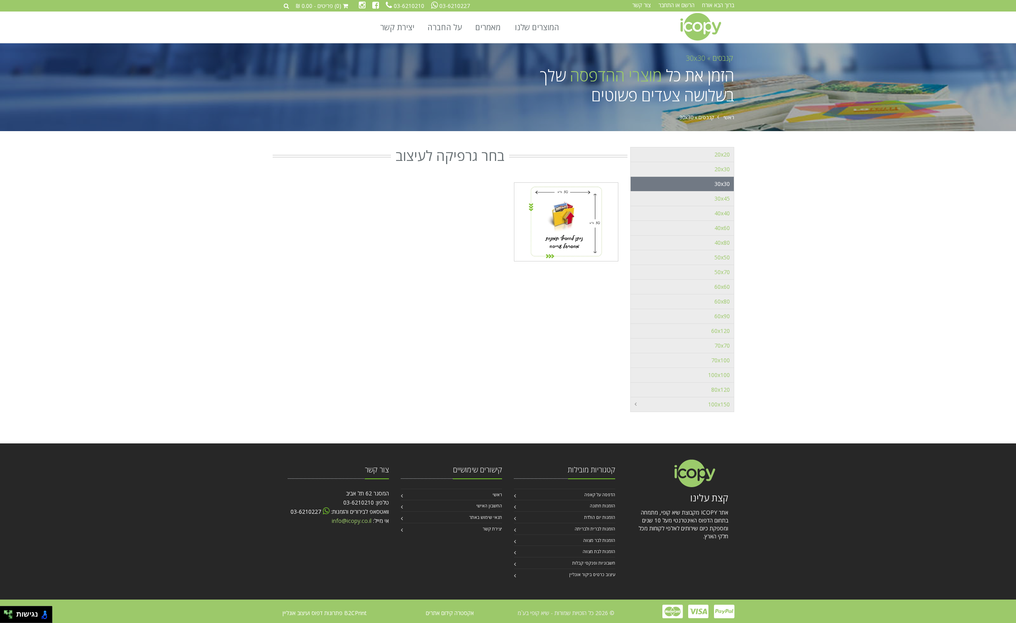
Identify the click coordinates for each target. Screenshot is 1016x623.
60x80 (722, 301)
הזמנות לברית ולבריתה (595, 529)
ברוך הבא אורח (718, 5)
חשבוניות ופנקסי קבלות (593, 563)
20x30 (722, 169)
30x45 (722, 198)
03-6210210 (409, 6)
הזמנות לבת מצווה (599, 551)
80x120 (720, 389)
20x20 (722, 154)
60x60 (722, 286)
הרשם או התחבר (676, 5)
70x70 (722, 345)
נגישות (25, 614)
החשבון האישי (489, 506)
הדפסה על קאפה (599, 494)
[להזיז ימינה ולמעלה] (10, 612)
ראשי (729, 117)
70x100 (720, 360)
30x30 (695, 58)
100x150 (719, 404)
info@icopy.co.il (351, 520)
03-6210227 (454, 6)
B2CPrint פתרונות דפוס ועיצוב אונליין (325, 613)
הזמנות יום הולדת (599, 517)
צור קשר (641, 5)
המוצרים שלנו (537, 27)
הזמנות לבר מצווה (599, 540)
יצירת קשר (397, 27)
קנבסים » (719, 58)
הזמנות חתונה (602, 506)
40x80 (722, 242)
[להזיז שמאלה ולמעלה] (6, 612)
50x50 (722, 257)
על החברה (444, 27)
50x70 (722, 272)
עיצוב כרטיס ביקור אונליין (592, 574)
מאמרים (487, 27)
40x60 (722, 228)
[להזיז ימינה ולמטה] (10, 617)
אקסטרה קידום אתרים (450, 613)
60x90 (722, 316)
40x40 (722, 213)
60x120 (720, 331)
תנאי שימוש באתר (485, 517)
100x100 (719, 375)
